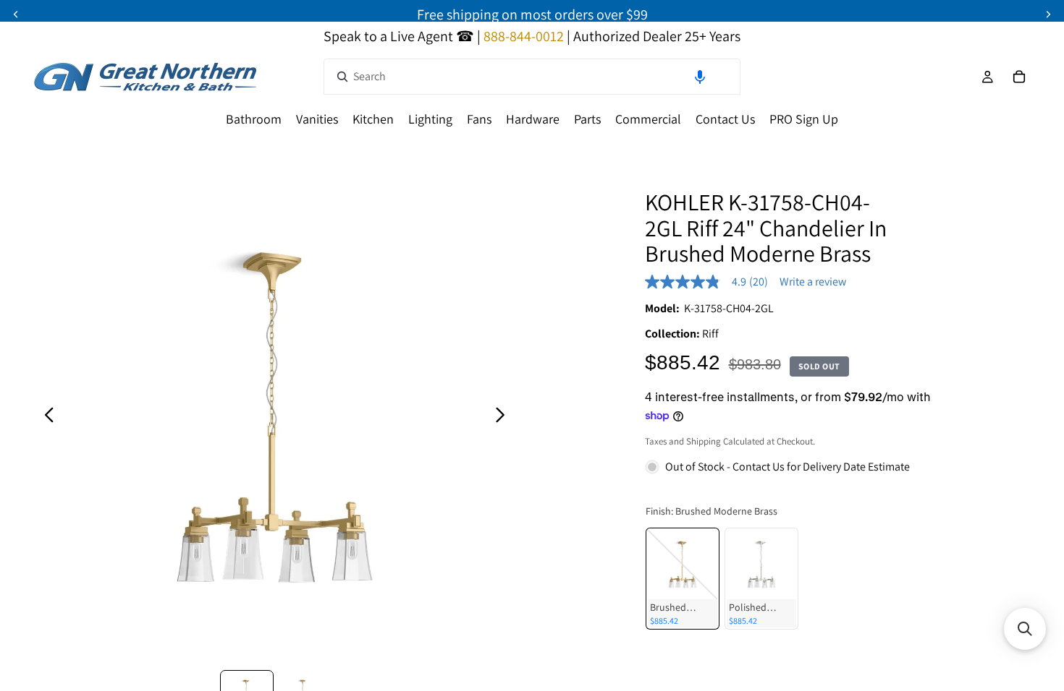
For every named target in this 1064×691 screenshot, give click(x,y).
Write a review (813, 282)
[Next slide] (504, 418)
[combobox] (532, 76)
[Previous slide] (45, 418)
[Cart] (1019, 77)
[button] (700, 76)
